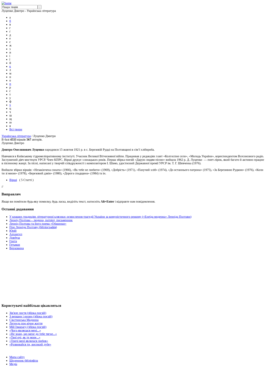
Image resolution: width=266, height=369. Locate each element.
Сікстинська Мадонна (24, 320)
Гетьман (14, 244)
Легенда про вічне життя (25, 323)
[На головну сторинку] (6, 3)
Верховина (16, 248)
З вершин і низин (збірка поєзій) (30, 316)
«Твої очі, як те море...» (24, 337)
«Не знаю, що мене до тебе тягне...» (33, 334)
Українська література (16, 136)
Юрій (13, 230)
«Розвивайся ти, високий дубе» (30, 344)
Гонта (13, 241)
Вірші (13, 180)
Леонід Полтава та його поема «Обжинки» (37, 223)
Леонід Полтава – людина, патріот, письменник (41, 220)
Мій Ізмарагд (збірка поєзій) (27, 327)
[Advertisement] (13, 276)
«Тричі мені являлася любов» (28, 341)
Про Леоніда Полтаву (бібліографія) (33, 227)
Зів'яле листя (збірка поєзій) (27, 313)
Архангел (15, 234)
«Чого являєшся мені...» (25, 330)
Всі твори (15, 129)
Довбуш (14, 237)
